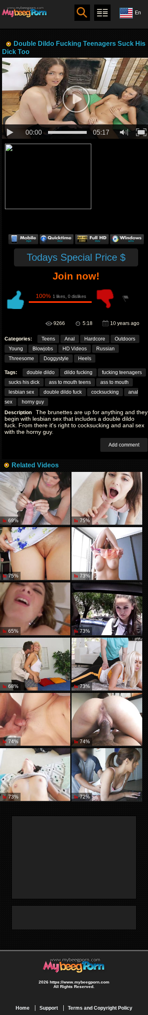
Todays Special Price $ (76, 257)
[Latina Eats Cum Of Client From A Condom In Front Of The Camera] (35, 499)
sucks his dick (24, 382)
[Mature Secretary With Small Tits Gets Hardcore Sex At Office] (107, 554)
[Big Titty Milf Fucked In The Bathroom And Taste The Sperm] (35, 720)
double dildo (41, 372)
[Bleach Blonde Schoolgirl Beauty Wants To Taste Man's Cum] (35, 664)
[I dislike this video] (105, 299)
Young (16, 349)
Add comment (124, 445)
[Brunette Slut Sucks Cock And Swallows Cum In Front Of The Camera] (107, 720)
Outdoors (125, 339)
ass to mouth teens (70, 382)
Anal (70, 339)
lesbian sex (21, 392)
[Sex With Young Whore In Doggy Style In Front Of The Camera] (107, 775)
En (138, 13)
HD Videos (74, 349)
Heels (84, 358)
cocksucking (105, 392)
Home (23, 1008)
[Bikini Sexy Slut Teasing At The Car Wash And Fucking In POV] (35, 609)
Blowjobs (42, 349)
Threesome (21, 358)
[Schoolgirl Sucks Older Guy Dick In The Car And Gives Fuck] (107, 609)
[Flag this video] (126, 299)
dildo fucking (78, 372)
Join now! (76, 276)
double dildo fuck (63, 392)
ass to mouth (114, 382)
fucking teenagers (122, 372)
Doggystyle (56, 358)
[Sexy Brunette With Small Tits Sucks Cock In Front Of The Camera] (107, 499)
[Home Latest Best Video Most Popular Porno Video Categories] (102, 12)
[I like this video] (15, 299)
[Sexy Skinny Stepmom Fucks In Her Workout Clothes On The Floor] (107, 664)
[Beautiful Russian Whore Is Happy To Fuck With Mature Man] (35, 554)
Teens (48, 339)
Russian (105, 349)
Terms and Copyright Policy (100, 1008)
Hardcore (94, 339)
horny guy (33, 402)
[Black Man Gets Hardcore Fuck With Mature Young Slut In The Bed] (35, 775)
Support (48, 1008)
